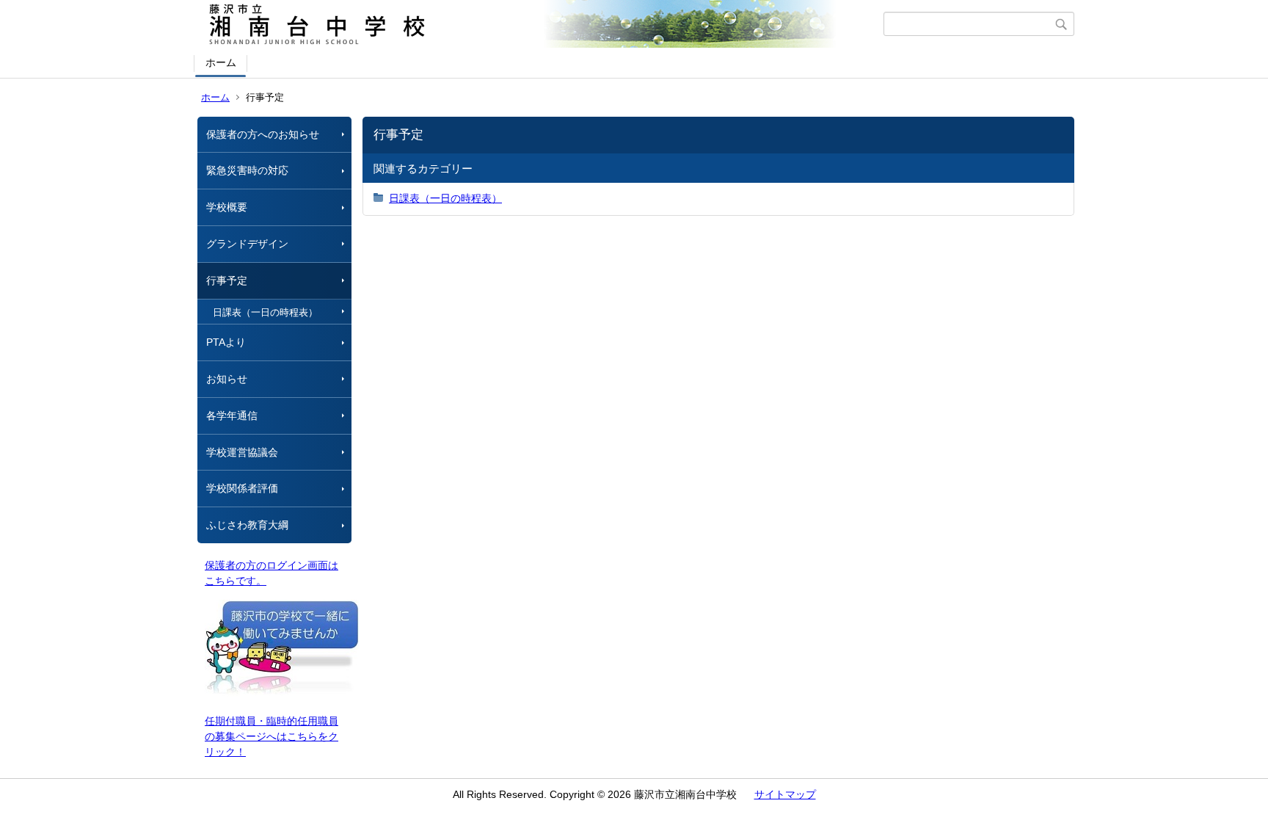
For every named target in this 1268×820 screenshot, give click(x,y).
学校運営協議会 (242, 452)
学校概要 (226, 207)
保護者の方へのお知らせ (262, 134)
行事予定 (226, 280)
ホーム (220, 62)
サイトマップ (785, 794)
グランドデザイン (247, 244)
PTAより (226, 342)
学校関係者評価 (242, 488)
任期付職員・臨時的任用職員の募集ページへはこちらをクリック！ (271, 736)
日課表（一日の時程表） (265, 312)
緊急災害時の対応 (247, 170)
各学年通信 (232, 415)
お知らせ (226, 379)
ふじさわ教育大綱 (247, 525)
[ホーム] (540, 24)
